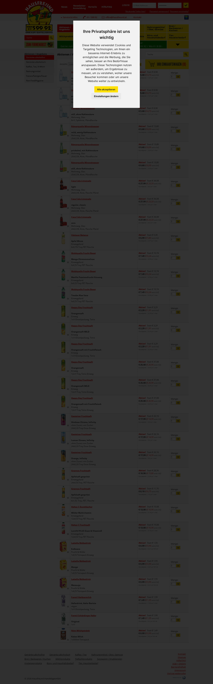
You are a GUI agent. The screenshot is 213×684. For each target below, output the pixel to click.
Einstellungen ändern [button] (106, 96)
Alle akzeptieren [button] (106, 89)
